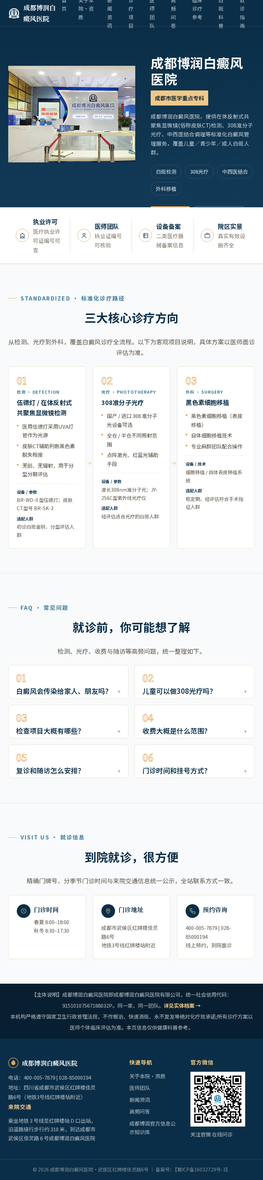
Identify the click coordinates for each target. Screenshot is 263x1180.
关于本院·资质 (147, 1076)
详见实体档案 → (182, 1005)
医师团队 (139, 1087)
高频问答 (139, 1111)
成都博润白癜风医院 (39, 13)
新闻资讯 (139, 1099)
